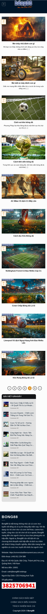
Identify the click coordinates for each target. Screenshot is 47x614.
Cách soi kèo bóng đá (23, 122)
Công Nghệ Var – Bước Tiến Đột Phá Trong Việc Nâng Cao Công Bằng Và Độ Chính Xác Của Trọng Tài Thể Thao (21, 434)
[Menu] (4, 4)
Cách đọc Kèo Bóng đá (23, 236)
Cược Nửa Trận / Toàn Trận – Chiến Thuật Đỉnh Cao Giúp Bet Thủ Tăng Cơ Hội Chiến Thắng (22, 494)
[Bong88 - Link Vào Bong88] (23, 4)
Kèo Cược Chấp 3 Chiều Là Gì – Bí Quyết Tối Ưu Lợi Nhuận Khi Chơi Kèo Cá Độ (21, 404)
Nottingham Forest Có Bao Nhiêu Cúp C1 (23, 271)
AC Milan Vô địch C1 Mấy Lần (23, 201)
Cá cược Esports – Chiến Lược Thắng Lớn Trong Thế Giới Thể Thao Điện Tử (22, 414)
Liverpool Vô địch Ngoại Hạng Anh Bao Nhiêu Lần (23, 342)
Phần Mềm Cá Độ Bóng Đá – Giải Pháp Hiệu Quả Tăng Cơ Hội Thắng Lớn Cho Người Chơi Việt (22, 444)
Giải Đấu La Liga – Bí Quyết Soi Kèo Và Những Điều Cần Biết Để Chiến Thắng (22, 454)
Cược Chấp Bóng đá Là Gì (23, 306)
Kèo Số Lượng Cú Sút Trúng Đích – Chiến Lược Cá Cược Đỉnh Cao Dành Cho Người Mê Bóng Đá (21, 474)
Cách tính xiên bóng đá (23, 162)
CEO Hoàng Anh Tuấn (25, 576)
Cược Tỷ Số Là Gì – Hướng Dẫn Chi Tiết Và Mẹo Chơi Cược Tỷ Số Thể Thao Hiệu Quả (20, 424)
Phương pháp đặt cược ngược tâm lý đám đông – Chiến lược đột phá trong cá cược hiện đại (21, 484)
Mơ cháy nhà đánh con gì (23, 44)
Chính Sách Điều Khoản (23, 602)
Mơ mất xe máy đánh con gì (23, 83)
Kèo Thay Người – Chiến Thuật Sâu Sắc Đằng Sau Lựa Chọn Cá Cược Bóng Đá (22, 464)
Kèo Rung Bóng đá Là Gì (23, 378)
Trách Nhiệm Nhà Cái (24, 606)
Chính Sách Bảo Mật (23, 598)
